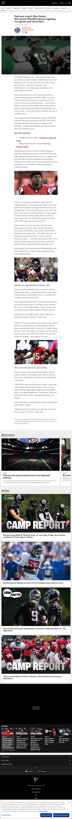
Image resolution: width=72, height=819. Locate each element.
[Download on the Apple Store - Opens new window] (29, 771)
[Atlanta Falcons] (36, 779)
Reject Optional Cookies (61, 815)
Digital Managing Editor (28, 29)
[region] (36, 809)
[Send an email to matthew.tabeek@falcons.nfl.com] (26, 32)
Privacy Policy (36, 788)
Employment (36, 791)
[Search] (66, 3)
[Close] (69, 803)
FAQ (36, 794)
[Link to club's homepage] (4, 2)
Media (36, 797)
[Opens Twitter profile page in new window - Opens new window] (23, 32)
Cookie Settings (6, 815)
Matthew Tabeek (26, 28)
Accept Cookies (46, 815)
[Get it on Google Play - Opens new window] (42, 771)
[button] (36, 55)
